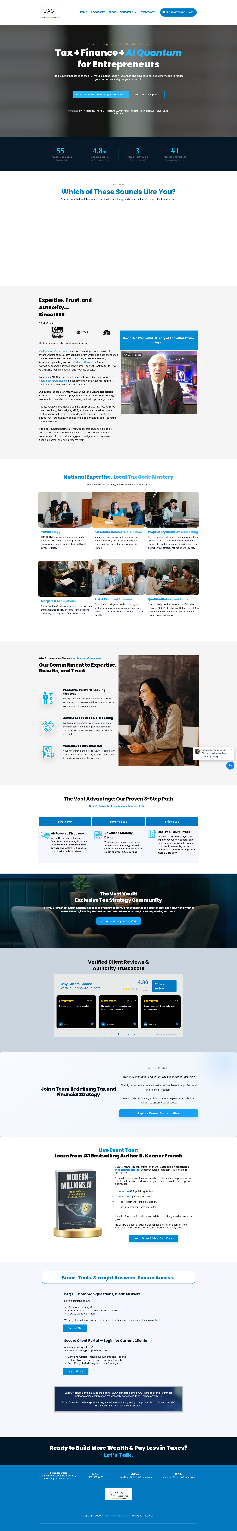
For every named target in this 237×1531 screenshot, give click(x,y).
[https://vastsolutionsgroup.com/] (50, 12)
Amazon (124, 1191)
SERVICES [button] (127, 12)
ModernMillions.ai (82, 362)
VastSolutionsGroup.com (53, 351)
